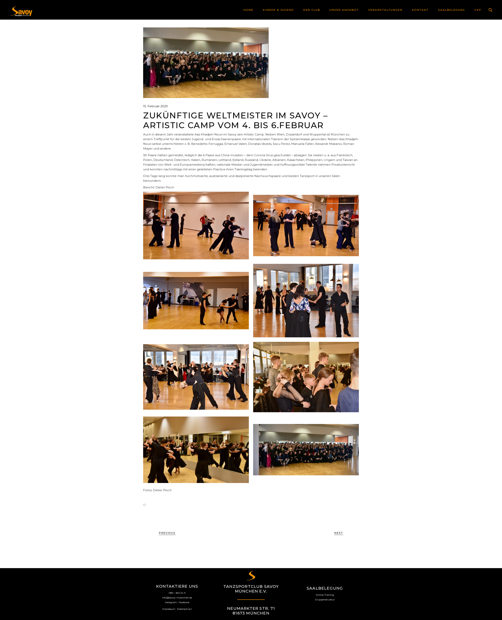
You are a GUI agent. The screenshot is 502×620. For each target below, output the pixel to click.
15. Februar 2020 (155, 106)
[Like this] (144, 505)
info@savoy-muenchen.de (177, 597)
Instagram (171, 602)
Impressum (168, 608)
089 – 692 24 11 (177, 592)
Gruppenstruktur (325, 599)
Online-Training (325, 594)
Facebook (184, 602)
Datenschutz (184, 608)
